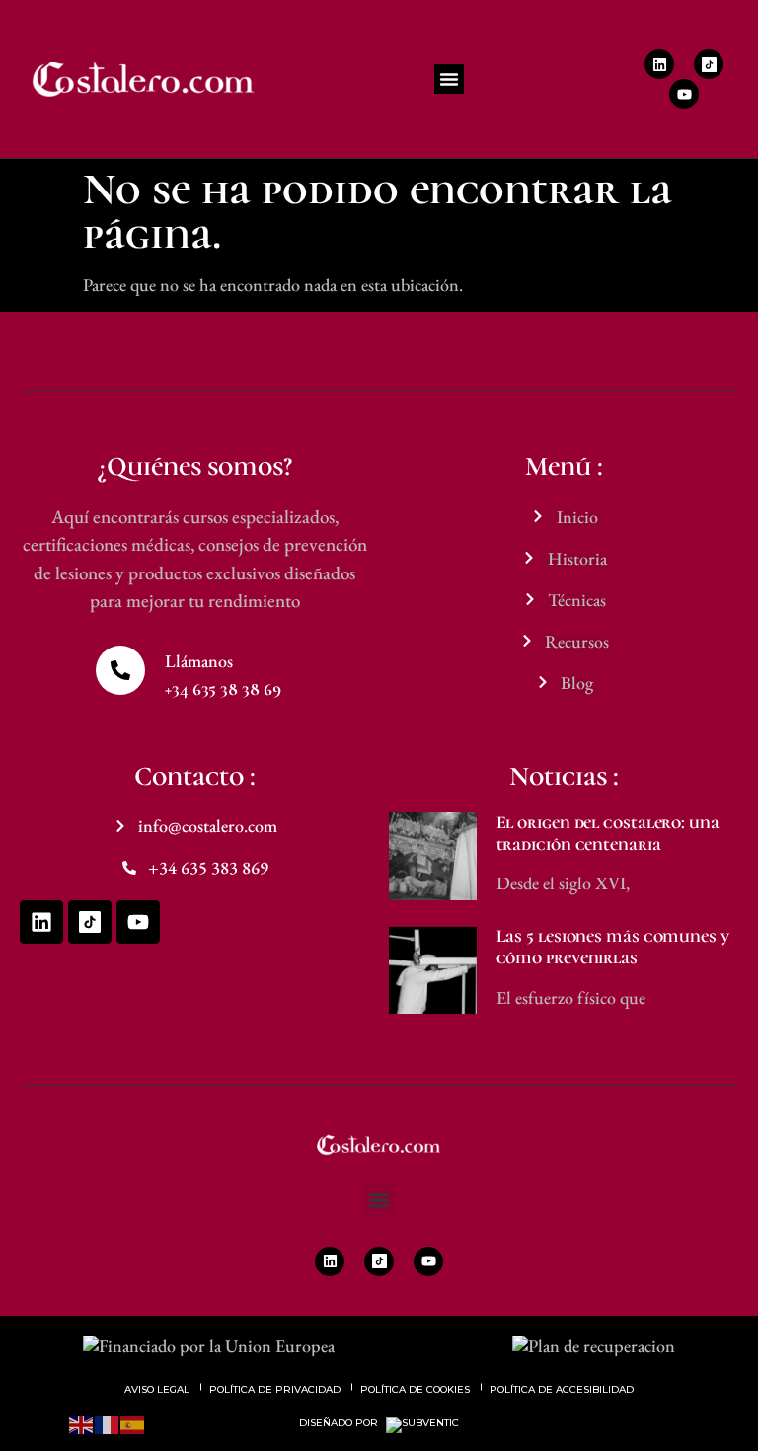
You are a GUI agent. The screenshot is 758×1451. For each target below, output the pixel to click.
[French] (107, 1423)
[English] (82, 1423)
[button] (449, 79)
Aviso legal (157, 1389)
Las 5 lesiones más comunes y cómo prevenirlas (612, 946)
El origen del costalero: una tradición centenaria (608, 833)
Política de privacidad (275, 1389)
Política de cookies (415, 1389)
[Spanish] (133, 1423)
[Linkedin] (659, 64)
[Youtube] (684, 94)
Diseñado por (340, 1423)
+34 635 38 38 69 (222, 689)
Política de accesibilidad (562, 1389)
